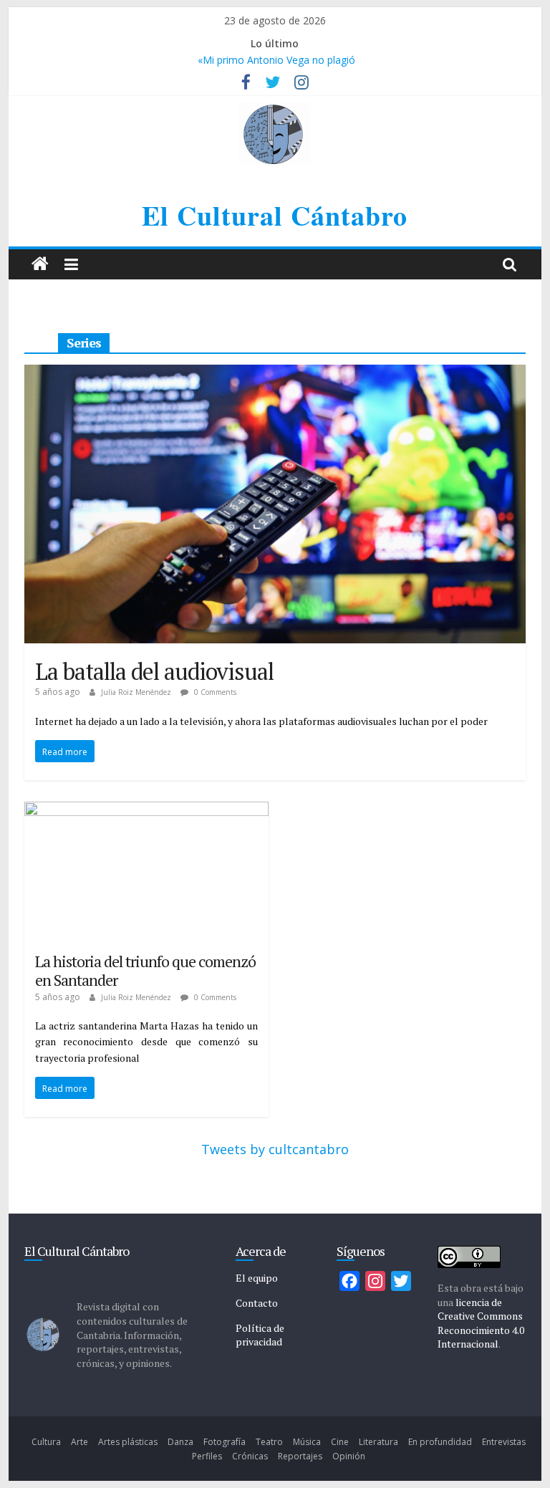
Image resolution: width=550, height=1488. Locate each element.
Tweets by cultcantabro (275, 1149)
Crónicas (250, 1456)
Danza (180, 1442)
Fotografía (224, 1442)
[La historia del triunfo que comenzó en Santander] (146, 811)
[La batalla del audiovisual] (275, 374)
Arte (79, 1442)
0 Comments (214, 692)
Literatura (378, 1442)
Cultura (46, 1442)
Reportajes (300, 1456)
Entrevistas (504, 1442)
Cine (340, 1442)
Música (307, 1442)
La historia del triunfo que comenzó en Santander (145, 970)
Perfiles (207, 1456)
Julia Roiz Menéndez (137, 692)
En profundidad (440, 1442)
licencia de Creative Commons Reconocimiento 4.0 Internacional (481, 1323)
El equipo (257, 1278)
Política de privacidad (260, 1335)
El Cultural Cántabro (274, 215)
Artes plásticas (128, 1442)
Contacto (257, 1303)
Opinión (348, 1456)
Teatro (269, 1442)
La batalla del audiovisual (154, 671)
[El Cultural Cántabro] (40, 264)
